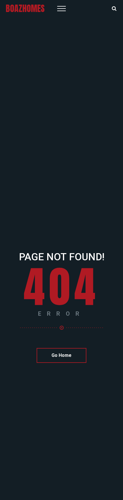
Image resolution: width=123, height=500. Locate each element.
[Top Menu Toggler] (61, 8)
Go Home (61, 355)
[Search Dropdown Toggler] (114, 8)
